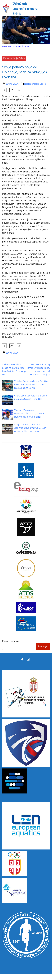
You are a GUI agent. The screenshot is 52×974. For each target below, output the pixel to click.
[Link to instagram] (28, 660)
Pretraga (42, 646)
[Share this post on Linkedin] (19, 90)
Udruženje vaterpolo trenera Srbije (25, 8)
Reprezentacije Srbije (14, 58)
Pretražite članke (10, 641)
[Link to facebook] (22, 660)
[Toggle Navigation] (46, 8)
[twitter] (11, 90)
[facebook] (4, 90)
